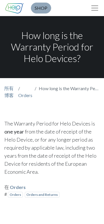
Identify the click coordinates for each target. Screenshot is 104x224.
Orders (25, 95)
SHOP (41, 8)
